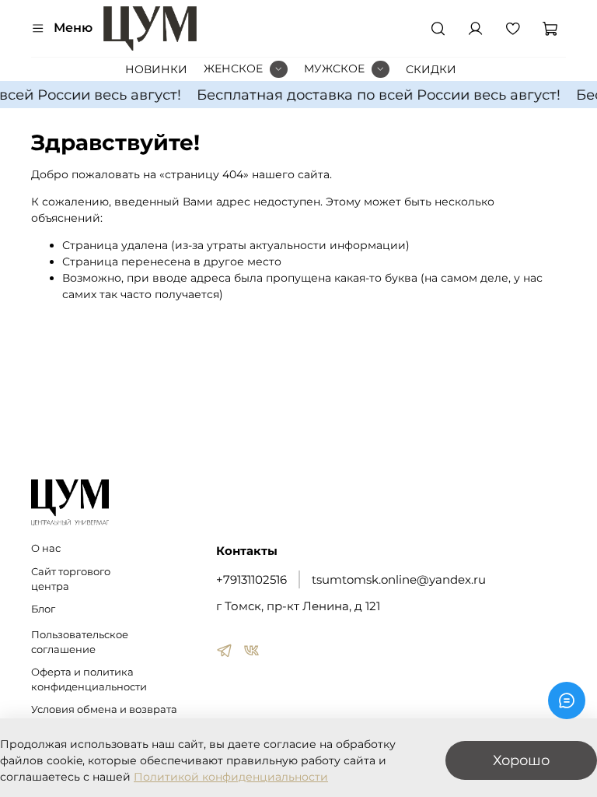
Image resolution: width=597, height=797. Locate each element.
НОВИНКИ (156, 69)
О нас (46, 548)
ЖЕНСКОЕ (233, 68)
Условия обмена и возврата (104, 709)
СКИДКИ (431, 69)
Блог (43, 609)
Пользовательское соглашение (79, 642)
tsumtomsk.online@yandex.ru (399, 579)
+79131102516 (251, 579)
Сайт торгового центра (70, 579)
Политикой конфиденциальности (231, 777)
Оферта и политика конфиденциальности (89, 679)
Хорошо (521, 760)
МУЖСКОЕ (334, 68)
